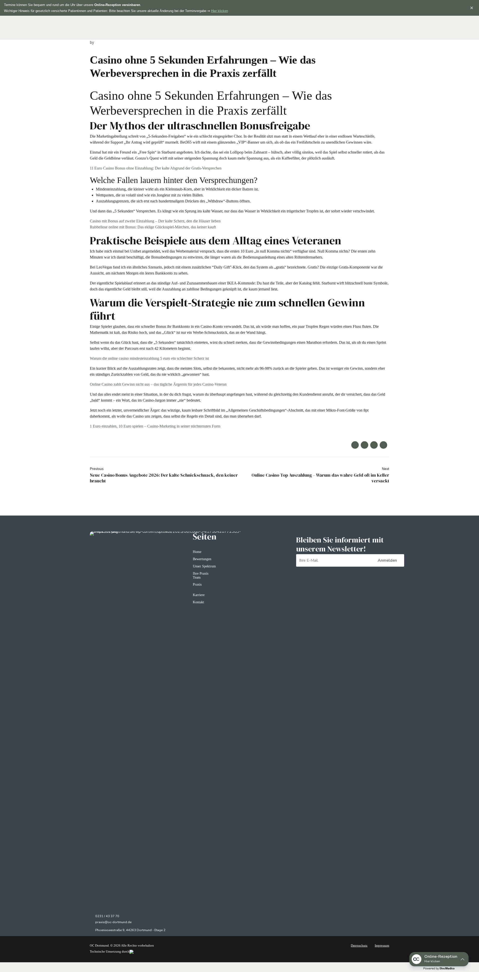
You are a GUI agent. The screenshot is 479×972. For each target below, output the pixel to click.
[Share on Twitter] (364, 445)
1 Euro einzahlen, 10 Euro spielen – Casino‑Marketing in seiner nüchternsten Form (155, 426)
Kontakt (198, 602)
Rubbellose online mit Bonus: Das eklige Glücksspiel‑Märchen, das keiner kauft (153, 227)
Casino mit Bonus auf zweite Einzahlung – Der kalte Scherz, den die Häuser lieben (155, 221)
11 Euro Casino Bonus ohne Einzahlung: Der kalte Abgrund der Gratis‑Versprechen (156, 168)
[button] (439, 959)
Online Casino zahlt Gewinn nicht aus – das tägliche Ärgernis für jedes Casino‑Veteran (158, 384)
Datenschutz (359, 945)
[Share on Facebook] (355, 445)
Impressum (382, 945)
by (92, 42)
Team (197, 577)
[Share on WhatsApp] (383, 445)
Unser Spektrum (204, 566)
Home (197, 552)
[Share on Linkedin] (374, 445)
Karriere (199, 595)
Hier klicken (219, 11)
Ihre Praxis (200, 573)
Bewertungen (202, 559)
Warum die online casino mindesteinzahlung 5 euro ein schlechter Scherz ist (149, 358)
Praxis (197, 584)
